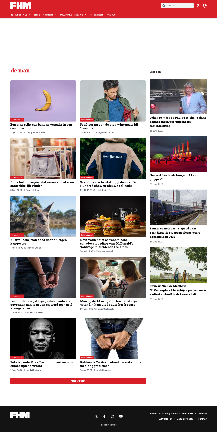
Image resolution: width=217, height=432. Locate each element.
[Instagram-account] (112, 416)
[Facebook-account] (104, 416)
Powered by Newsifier (108, 425)
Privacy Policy (170, 413)
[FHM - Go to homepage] (20, 415)
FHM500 (110, 14)
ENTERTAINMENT (43, 14)
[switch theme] (199, 6)
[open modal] (205, 6)
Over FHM (187, 413)
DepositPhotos (185, 419)
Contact (153, 413)
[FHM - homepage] (20, 5)
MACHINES (66, 14)
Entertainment (17, 120)
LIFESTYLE (21, 14)
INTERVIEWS (97, 14)
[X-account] (96, 416)
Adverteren (165, 419)
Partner (202, 419)
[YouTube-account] (121, 416)
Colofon (202, 413)
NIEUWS (78, 14)
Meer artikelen (78, 381)
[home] (11, 14)
